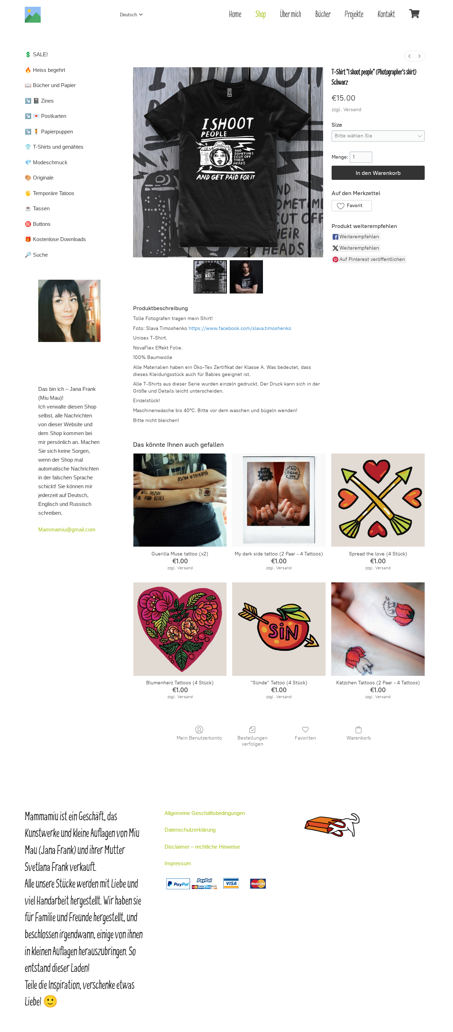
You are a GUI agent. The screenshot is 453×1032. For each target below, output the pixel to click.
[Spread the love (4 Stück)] (378, 500)
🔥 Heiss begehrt (45, 70)
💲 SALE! (36, 54)
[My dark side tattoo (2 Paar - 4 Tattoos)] (279, 500)
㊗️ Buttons (38, 224)
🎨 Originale (39, 178)
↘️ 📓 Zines (39, 101)
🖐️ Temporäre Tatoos (49, 193)
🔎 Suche (36, 255)
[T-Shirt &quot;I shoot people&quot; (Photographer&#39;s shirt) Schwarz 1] (246, 276)
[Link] (33, 15)
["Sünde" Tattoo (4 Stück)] (279, 629)
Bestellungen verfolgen (252, 741)
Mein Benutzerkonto (199, 738)
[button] (352, 205)
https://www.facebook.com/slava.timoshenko (240, 328)
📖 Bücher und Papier (50, 85)
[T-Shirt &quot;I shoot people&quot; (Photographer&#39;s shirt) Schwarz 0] (210, 276)
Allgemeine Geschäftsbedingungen (205, 813)
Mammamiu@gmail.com (67, 529)
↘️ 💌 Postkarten (45, 116)
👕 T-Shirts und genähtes (54, 147)
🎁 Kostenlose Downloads (55, 239)
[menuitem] (409, 56)
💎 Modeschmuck (46, 162)
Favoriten (305, 738)
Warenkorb (358, 738)
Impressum (178, 863)
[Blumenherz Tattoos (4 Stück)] (180, 629)
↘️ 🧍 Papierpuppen (49, 132)
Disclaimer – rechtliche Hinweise (202, 847)
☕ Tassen (37, 208)
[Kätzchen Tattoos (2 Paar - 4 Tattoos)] (378, 629)
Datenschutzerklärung (190, 830)
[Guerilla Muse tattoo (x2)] (180, 500)
